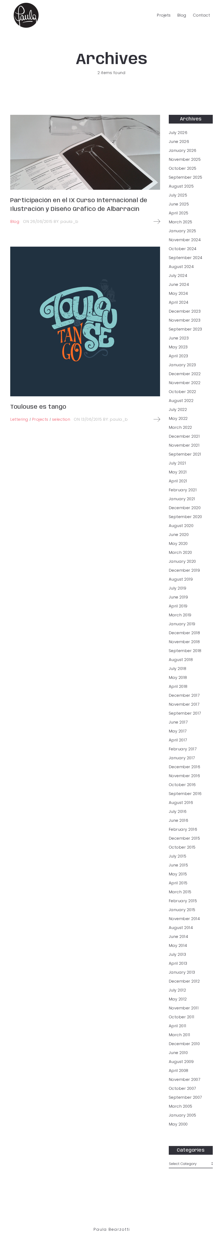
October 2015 (182, 847)
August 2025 (181, 186)
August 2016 (181, 802)
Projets (164, 15)
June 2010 (178, 1053)
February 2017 (183, 749)
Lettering (19, 419)
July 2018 (177, 668)
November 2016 (184, 776)
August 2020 (181, 526)
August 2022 (181, 400)
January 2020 (182, 561)
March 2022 (180, 427)
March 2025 (180, 222)
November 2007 (185, 1079)
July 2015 (177, 856)
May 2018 (178, 677)
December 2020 (185, 508)
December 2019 (184, 570)
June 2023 (179, 338)
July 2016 (178, 811)
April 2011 (177, 1026)
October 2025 (182, 168)
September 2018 (185, 651)
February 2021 (183, 490)
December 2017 (184, 695)
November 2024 (185, 240)
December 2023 (185, 311)
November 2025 (185, 159)
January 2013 (182, 972)
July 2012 (177, 990)
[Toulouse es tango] (85, 322)
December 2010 (184, 1044)
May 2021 (178, 472)
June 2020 (179, 534)
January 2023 (182, 365)
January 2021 (182, 499)
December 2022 (185, 374)
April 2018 (178, 686)
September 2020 (185, 517)
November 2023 (185, 320)
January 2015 (182, 910)
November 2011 (184, 1008)
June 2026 (179, 141)
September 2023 (185, 329)
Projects (40, 419)
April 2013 (178, 963)
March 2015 (180, 892)
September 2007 (185, 1097)
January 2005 (182, 1115)
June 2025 (179, 204)
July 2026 (178, 133)
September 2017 (185, 713)
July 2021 (177, 463)
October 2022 (182, 392)
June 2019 (178, 597)
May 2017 (178, 731)
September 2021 (185, 454)
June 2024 (179, 284)
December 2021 (184, 436)
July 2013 (177, 954)
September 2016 (185, 794)
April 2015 (178, 883)
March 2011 (179, 1035)
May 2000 (178, 1124)
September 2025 (185, 177)
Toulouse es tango (38, 407)
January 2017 (182, 758)
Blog (181, 15)
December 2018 (184, 633)
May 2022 (178, 418)
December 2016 (184, 767)
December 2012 (184, 981)
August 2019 (181, 579)
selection (61, 419)
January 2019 (182, 624)
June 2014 (178, 936)
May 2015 (178, 874)
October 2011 (181, 1017)
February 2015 (183, 901)
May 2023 (178, 347)
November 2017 (184, 704)
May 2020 (178, 543)
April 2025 (178, 213)
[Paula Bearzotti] (26, 15)
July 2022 (178, 409)
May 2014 (178, 945)
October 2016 (182, 785)
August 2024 (181, 266)
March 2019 (180, 615)
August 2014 (181, 928)
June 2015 (178, 865)
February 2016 (183, 829)
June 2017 (178, 722)
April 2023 (178, 356)
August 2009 (181, 1061)
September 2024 (186, 258)
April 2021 (178, 481)
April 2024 (179, 302)
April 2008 (178, 1070)
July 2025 (178, 195)
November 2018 (184, 642)
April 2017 (178, 740)
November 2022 (185, 383)
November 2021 (184, 445)
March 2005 (180, 1106)
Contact (201, 15)
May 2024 (178, 293)
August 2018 (181, 660)
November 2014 (184, 919)
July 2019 (177, 588)
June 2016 (178, 820)
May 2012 (178, 999)
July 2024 (178, 275)
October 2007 (182, 1088)
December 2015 (184, 838)
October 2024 (183, 249)
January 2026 (182, 150)
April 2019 (178, 606)
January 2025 (182, 231)
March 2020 (180, 552)
